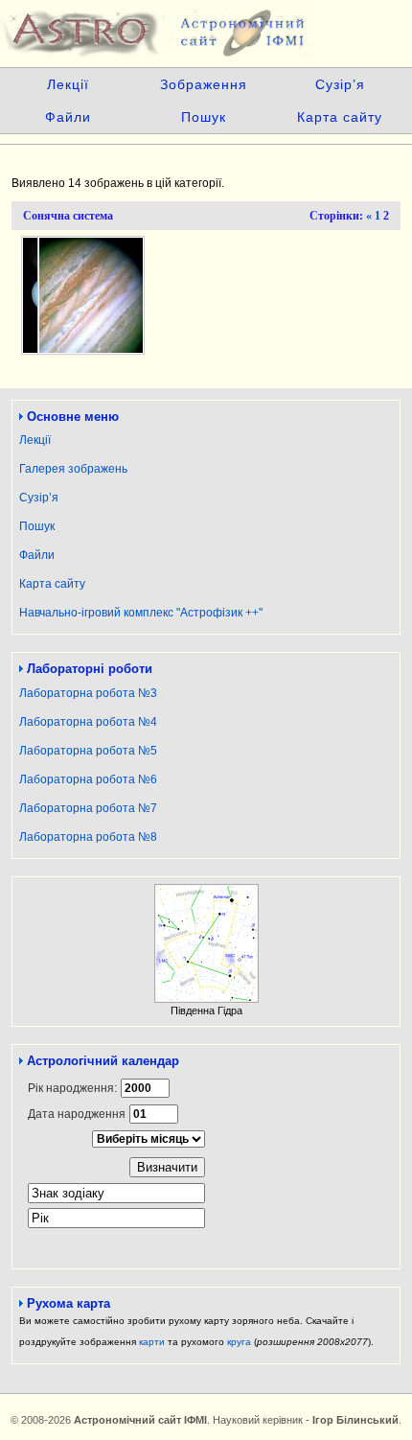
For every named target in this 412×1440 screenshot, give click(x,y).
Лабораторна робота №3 (88, 693)
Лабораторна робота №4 (88, 722)
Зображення (203, 84)
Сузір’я (340, 84)
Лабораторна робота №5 (88, 750)
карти (152, 1341)
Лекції (68, 84)
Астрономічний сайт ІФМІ (206, 29)
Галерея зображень (73, 469)
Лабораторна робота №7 (88, 808)
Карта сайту (339, 117)
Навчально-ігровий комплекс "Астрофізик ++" (141, 612)
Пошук (203, 117)
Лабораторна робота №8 (88, 837)
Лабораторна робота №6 (88, 779)
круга (239, 1341)
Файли (68, 117)
